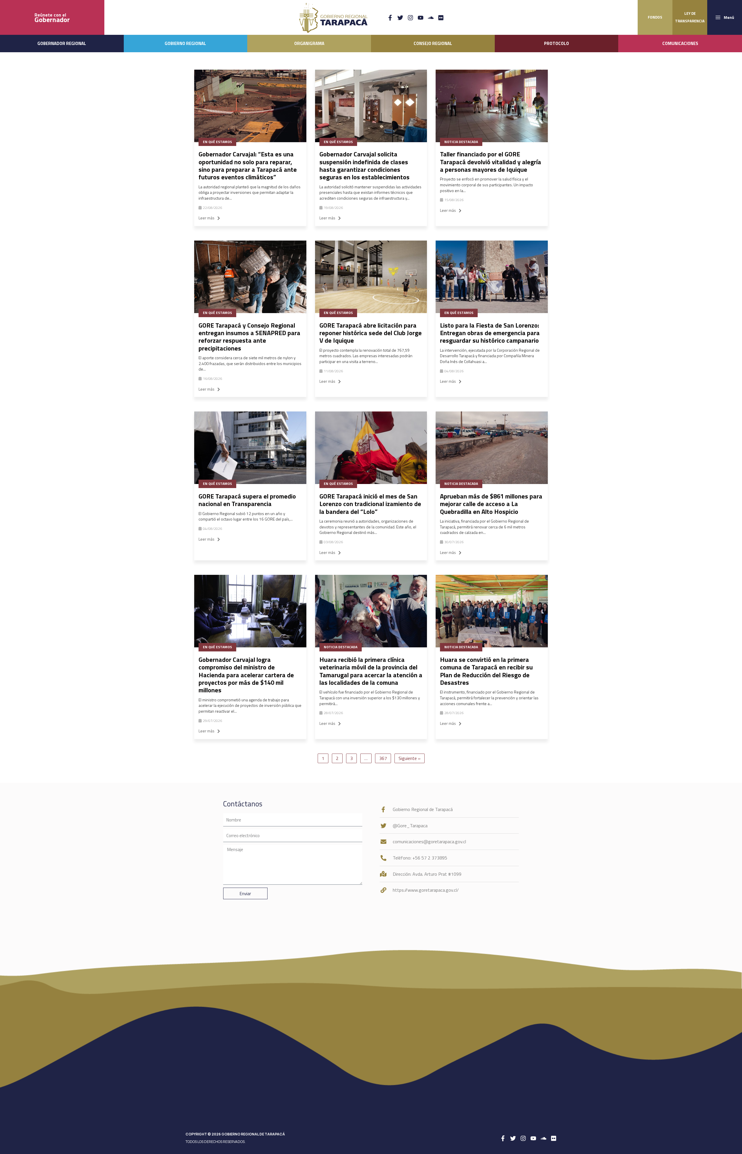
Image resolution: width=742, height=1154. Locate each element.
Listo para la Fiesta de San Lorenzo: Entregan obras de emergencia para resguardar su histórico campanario (490, 333)
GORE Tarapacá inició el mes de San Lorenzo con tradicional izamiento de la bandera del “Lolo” (370, 503)
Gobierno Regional (185, 43)
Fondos (655, 17)
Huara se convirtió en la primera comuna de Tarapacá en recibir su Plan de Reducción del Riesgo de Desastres (486, 671)
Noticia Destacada (461, 142)
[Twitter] (400, 18)
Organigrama (309, 43)
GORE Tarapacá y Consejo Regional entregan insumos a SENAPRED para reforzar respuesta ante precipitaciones (249, 336)
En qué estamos (217, 142)
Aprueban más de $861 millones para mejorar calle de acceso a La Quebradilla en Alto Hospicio (491, 503)
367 (383, 758)
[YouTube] (420, 18)
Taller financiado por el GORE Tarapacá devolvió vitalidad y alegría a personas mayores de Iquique (490, 161)
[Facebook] (390, 18)
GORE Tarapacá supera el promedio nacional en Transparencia (247, 500)
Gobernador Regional (61, 43)
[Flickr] (441, 18)
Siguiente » (410, 758)
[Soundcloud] (431, 18)
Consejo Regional (433, 43)
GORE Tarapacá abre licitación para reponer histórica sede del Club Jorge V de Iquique (370, 333)
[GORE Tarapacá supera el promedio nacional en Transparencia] (250, 447)
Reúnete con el (52, 17)
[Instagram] (410, 18)
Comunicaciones (680, 43)
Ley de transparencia (690, 17)
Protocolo (556, 43)
